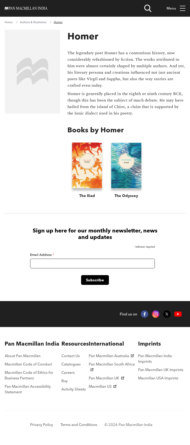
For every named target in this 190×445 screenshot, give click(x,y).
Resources (75, 343)
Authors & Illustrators (33, 22)
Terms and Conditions (78, 424)
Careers (68, 372)
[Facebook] (144, 314)
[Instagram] (155, 314)
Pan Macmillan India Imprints (155, 358)
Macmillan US (100, 386)
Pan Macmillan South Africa (112, 364)
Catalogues (71, 364)
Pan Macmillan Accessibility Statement (28, 389)
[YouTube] (178, 314)
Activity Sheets (73, 389)
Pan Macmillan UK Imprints (160, 369)
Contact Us (70, 355)
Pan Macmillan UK (104, 378)
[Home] (26, 8)
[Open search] (148, 8)
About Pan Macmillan (23, 355)
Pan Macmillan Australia (109, 355)
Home (9, 22)
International (106, 343)
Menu (171, 8)
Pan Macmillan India (32, 343)
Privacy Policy (41, 424)
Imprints (149, 343)
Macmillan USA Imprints (158, 378)
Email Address (42, 255)
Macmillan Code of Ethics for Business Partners (29, 375)
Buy (64, 380)
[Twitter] (167, 314)
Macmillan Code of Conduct (28, 364)
